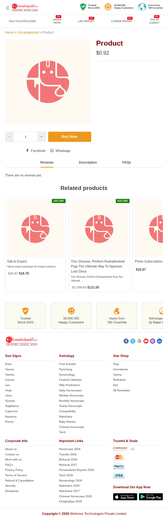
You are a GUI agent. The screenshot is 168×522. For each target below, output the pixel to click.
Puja (116, 364)
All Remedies (121, 390)
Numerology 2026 (70, 480)
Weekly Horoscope (71, 395)
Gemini (9, 374)
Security (10, 485)
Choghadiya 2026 (70, 501)
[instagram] (152, 342)
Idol (115, 385)
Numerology (67, 374)
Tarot (62, 432)
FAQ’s (9, 464)
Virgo (8, 390)
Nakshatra (65, 416)
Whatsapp (62, 151)
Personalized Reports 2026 (76, 469)
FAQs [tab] (126, 162)
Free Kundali (67, 364)
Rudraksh (119, 379)
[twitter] (132, 342)
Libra (8, 395)
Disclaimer (12, 491)
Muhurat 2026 (68, 459)
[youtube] (146, 342)
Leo (7, 385)
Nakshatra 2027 (69, 491)
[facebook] (126, 342)
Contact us (12, 454)
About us (11, 449)
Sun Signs (13, 356)
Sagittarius (12, 405)
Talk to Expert (17, 261)
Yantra (117, 374)
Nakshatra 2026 (69, 485)
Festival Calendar (70, 379)
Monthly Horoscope (71, 400)
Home (9, 32)
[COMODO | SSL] (138, 450)
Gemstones (120, 369)
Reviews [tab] (46, 162)
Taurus (9, 369)
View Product (35, 254)
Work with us (13, 459)
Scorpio (10, 400)
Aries (8, 364)
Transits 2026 (68, 454)
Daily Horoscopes (70, 390)
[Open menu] (7, 8)
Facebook (37, 151)
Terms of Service (16, 475)
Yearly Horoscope (70, 405)
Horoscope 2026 (70, 449)
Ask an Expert (154, 21)
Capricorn (11, 411)
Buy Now (69, 137)
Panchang (65, 369)
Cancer (10, 379)
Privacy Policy (14, 469)
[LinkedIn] (159, 342)
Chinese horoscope (71, 427)
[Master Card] (138, 458)
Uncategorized (28, 32)
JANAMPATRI (57, 21)
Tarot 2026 (66, 475)
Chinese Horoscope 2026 (75, 496)
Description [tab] (88, 162)
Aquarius (11, 416)
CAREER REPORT (122, 21)
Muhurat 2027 (68, 464)
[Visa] (138, 476)
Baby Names (67, 421)
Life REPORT (86, 21)
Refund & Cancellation (19, 480)
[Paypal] (138, 467)
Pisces (9, 421)
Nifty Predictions (69, 385)
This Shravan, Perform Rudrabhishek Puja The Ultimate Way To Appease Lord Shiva (98, 266)
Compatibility (67, 411)
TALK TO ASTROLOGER (22, 21)
